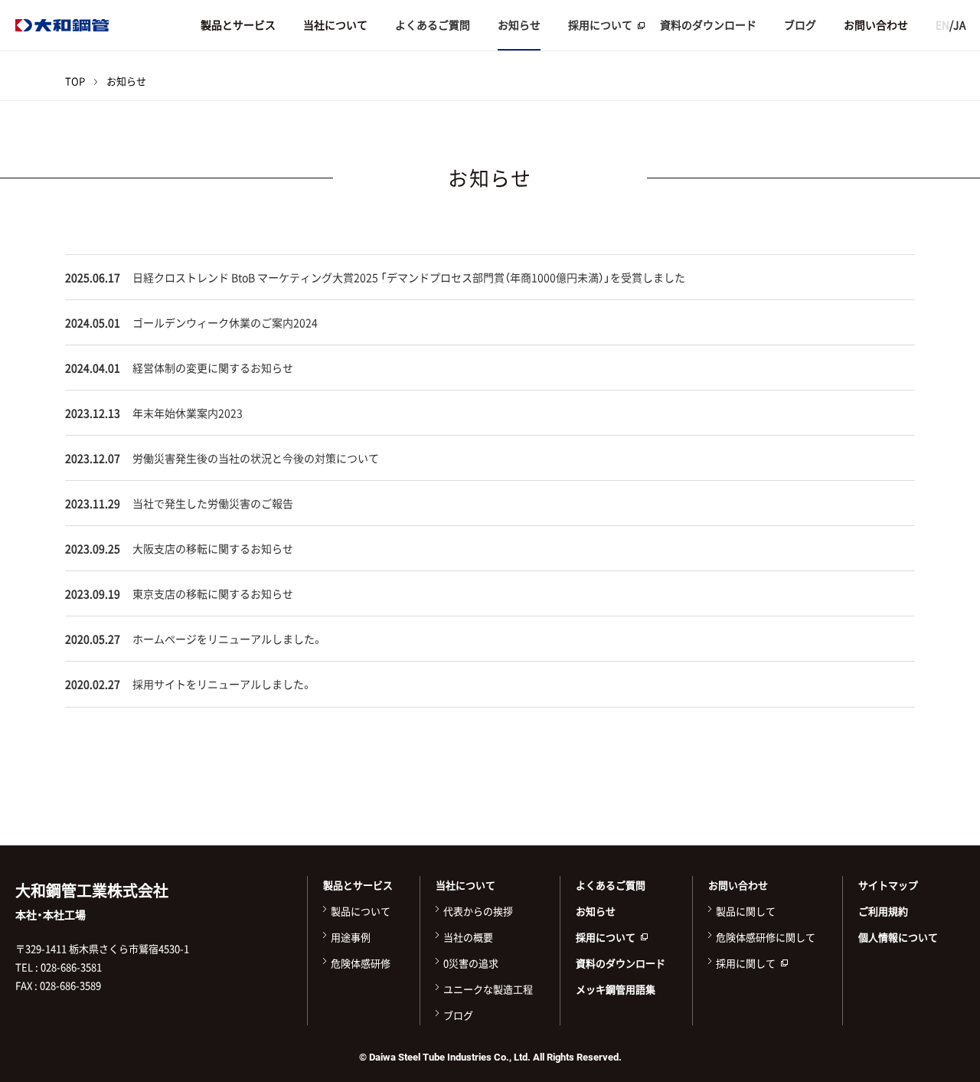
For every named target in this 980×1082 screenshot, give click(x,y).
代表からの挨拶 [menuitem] (478, 911)
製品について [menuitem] (360, 911)
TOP (75, 81)
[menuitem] (600, 25)
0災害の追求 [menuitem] (470, 963)
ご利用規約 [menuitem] (883, 911)
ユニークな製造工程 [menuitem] (488, 989)
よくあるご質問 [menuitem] (432, 24)
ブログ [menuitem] (800, 24)
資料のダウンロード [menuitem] (708, 24)
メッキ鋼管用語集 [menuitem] (615, 989)
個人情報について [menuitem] (898, 937)
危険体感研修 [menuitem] (360, 963)
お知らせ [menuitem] (519, 24)
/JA (951, 24)
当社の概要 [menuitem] (468, 937)
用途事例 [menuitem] (351, 937)
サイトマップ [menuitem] (888, 885)
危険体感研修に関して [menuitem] (765, 937)
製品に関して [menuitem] (746, 911)
